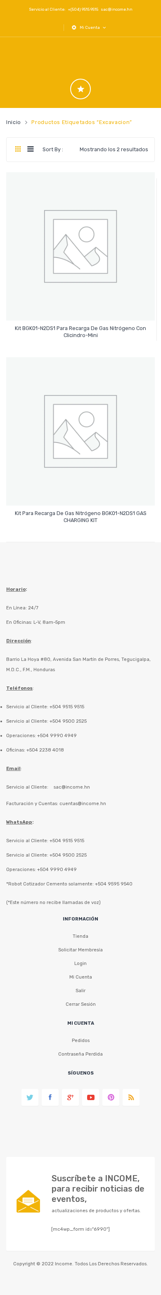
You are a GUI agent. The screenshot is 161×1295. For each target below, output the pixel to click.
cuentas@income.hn (82, 803)
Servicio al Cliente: (27, 787)
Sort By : (53, 149)
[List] (30, 149)
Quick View (82, 307)
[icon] (80, 89)
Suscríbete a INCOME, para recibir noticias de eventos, (98, 1188)
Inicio (13, 122)
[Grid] (18, 149)
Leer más (80, 331)
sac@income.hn (117, 9)
